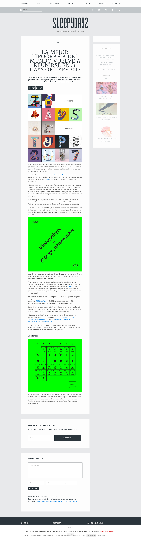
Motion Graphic (103, 69)
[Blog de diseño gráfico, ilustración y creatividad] (70, 24)
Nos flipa (86, 3)
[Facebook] (30, 88)
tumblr (112, 10)
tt (99, 10)
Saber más (101, 535)
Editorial (110, 58)
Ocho (38, 3)
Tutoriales (103, 65)
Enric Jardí (64, 317)
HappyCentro (37, 322)
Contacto (116, 3)
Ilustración (100, 55)
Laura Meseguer (39, 319)
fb (93, 10)
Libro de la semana (106, 62)
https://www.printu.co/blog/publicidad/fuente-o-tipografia (57, 501)
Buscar (20, 10)
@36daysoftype (41, 301)
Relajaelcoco (47, 322)
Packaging (101, 60)
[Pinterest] (41, 88)
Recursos (103, 67)
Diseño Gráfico (110, 55)
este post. (71, 286)
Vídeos (112, 69)
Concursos (54, 3)
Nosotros (102, 3)
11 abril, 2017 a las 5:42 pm (47, 497)
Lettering (55, 43)
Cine (109, 67)
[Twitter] (33, 88)
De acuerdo (91, 535)
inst (106, 10)
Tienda (70, 3)
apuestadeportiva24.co (7, 521)
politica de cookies (107, 531)
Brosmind (58, 319)
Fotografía (110, 60)
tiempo (46, 179)
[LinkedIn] (37, 88)
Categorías (25, 3)
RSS (119, 10)
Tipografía (101, 58)
